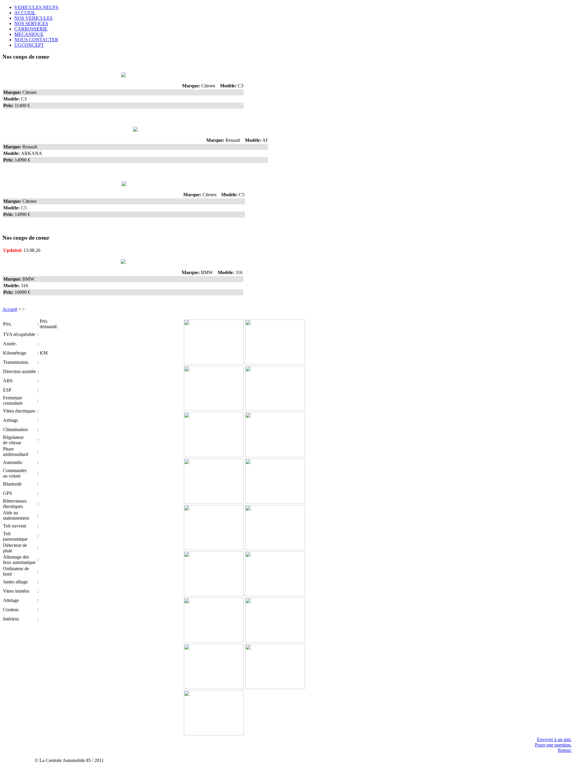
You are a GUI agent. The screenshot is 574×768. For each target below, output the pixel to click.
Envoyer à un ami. (554, 739)
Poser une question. (553, 744)
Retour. (565, 750)
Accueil (9, 309)
